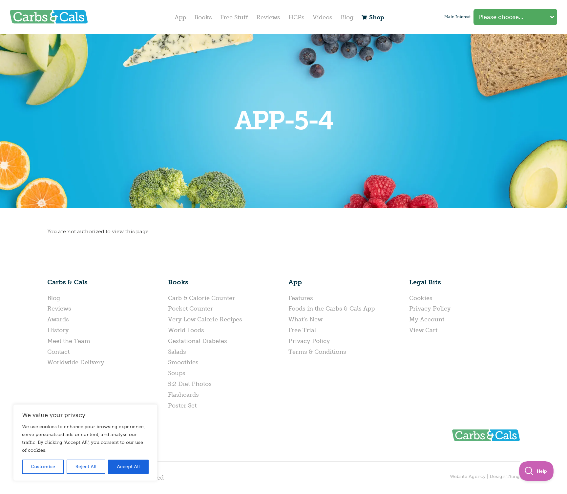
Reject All (85, 466)
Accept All (128, 466)
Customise (43, 466)
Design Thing (505, 476)
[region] (85, 442)
